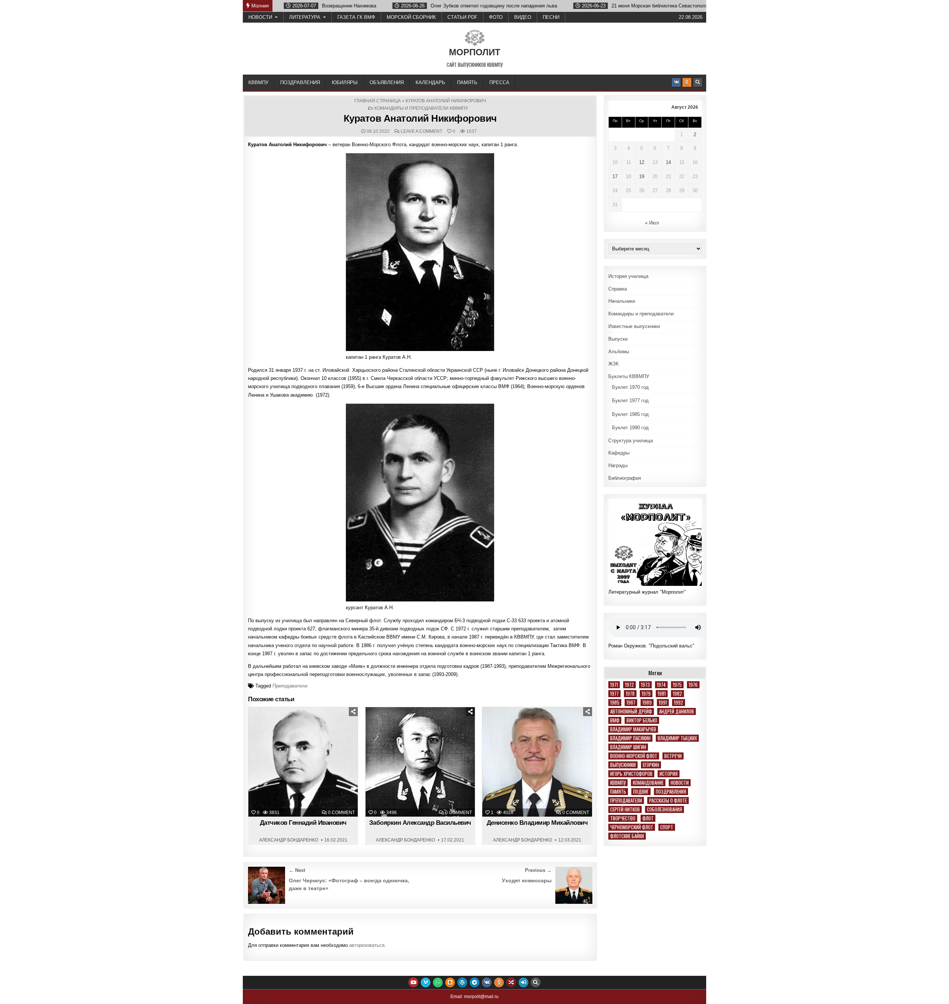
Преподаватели (289, 686)
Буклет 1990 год (630, 427)
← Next (297, 870)
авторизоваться (366, 945)
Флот (648, 818)
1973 (645, 684)
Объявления (387, 82)
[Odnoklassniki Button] (686, 82)
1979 (646, 693)
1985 (614, 702)
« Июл (652, 223)
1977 (614, 693)
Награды (618, 465)
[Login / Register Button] (523, 982)
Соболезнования (664, 809)
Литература (304, 17)
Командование (648, 782)
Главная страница (377, 101)
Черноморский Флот (631, 827)
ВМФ (614, 720)
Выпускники (623, 764)
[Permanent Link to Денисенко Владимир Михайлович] (537, 762)
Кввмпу (618, 782)
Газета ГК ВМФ (356, 17)
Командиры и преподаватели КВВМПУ (421, 108)
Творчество (622, 818)
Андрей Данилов (676, 711)
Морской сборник (411, 17)
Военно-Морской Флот (633, 755)
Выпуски (618, 339)
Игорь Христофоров (631, 773)
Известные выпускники (634, 326)
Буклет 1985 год (630, 414)
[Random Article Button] (511, 982)
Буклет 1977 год (630, 400)
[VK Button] (676, 82)
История (668, 773)
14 (668, 162)
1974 (661, 684)
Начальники (621, 301)
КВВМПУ (258, 82)
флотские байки (627, 836)
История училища (628, 276)
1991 (663, 702)
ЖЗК (613, 364)
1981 (662, 693)
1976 (693, 684)
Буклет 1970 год (630, 387)
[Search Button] (697, 82)
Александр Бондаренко (288, 840)
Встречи (673, 755)
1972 (629, 684)
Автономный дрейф (631, 711)
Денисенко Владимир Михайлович (537, 822)
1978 (630, 693)
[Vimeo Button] (425, 982)
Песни (551, 17)
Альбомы (618, 351)
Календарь (430, 82)
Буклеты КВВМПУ (628, 376)
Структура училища (630, 440)
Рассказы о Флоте (668, 800)
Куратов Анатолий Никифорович (420, 118)
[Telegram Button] (474, 982)
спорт (666, 827)
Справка (617, 289)
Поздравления (300, 82)
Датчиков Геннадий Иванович (303, 822)
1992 (678, 702)
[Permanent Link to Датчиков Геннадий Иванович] (303, 762)
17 (615, 176)
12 (641, 162)
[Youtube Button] (413, 982)
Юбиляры (345, 82)
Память (467, 82)
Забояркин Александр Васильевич (420, 822)
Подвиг (641, 791)
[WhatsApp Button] (438, 982)
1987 (630, 702)
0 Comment (341, 812)
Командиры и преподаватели (641, 313)
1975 (677, 684)
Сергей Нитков (625, 809)
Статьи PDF (462, 17)
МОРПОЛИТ (474, 52)
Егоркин (651, 764)
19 (641, 176)
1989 (647, 702)
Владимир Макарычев (633, 729)
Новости (260, 17)
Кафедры (618, 453)
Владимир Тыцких (677, 738)
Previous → (538, 870)
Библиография (624, 478)
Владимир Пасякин (630, 738)
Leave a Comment (421, 131)
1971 (614, 684)
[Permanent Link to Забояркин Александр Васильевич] (420, 762)
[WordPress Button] (462, 982)
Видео (522, 17)
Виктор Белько (641, 720)
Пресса (499, 82)
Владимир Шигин (628, 747)
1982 (677, 693)
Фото (496, 17)
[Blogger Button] (450, 982)
